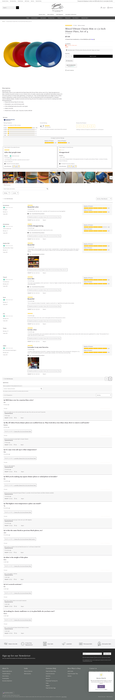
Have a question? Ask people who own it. (12, 385)
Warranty (48, 676)
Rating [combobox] (5, 193)
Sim (4, 586)
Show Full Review (8, 161)
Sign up (94, 50)
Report (44, 220)
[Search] (17, 7)
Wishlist (69, 676)
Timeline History (6, 673)
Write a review (81, 25)
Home (3, 21)
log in (98, 50)
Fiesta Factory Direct (15, 695)
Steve (5, 559)
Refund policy (27, 673)
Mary (5, 452)
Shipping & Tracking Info (52, 680)
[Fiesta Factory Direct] (57, 7)
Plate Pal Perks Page (51, 688)
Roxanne (6, 425)
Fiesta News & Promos (89, 657)
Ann (5, 402)
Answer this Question (105, 408)
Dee (4, 478)
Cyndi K (61, 155)
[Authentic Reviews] (9, 120)
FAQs (47, 683)
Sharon (5, 613)
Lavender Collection (70, 14)
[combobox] (105, 198)
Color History (5, 676)
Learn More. (64, 696)
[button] (71, 66)
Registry (48, 685)
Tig (4, 505)
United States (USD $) (9, 692)
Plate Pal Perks (106, 657)
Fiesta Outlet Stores (7, 671)
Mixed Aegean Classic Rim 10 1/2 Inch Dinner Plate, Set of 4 (52, 269)
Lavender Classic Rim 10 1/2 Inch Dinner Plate (49, 217)
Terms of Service (28, 671)
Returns (48, 678)
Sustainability (5, 678)
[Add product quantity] (71, 56)
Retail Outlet (98, 657)
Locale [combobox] (14, 193)
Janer (5, 532)
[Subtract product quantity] (66, 56)
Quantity (67, 53)
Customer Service (9, 413)
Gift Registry (59, 14)
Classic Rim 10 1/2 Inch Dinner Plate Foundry (24, 539)
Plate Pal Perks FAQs (51, 671)
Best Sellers (51, 14)
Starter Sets (42, 14)
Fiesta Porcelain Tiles (73, 673)
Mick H (6, 155)
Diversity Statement (7, 680)
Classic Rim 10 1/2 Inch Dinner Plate (22, 431)
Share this (70, 60)
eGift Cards (70, 671)
